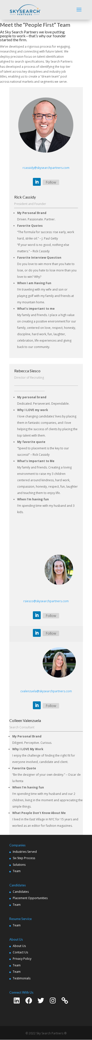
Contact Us (20, 952)
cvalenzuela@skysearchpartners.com (46, 691)
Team (17, 871)
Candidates (21, 892)
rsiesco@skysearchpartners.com (46, 601)
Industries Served (25, 852)
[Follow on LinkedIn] (37, 182)
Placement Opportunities (30, 898)
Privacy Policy (22, 959)
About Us (19, 946)
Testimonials (21, 978)
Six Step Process (24, 858)
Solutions (19, 865)
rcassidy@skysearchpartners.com (46, 168)
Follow (51, 182)
